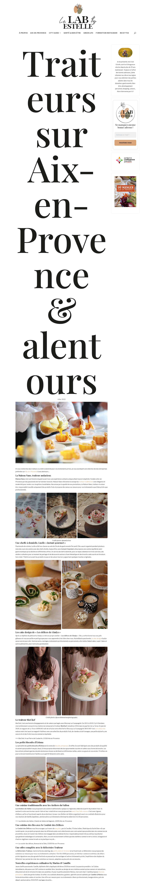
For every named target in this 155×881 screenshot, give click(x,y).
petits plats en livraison (61, 851)
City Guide (54, 33)
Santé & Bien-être (72, 33)
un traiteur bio (100, 729)
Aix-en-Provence (38, 33)
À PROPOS (23, 33)
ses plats (58, 828)
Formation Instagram (106, 33)
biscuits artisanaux (61, 746)
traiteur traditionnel (86, 482)
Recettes (124, 33)
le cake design (96, 638)
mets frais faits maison (80, 811)
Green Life (88, 33)
